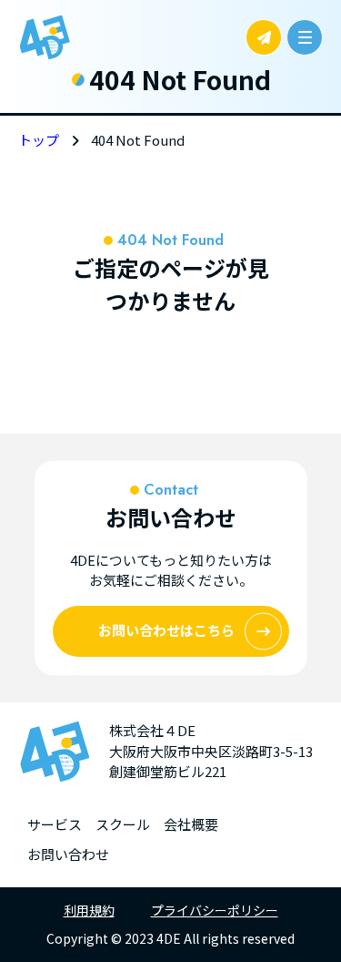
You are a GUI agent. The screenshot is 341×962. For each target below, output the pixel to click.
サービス (54, 824)
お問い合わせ (68, 854)
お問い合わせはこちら (166, 630)
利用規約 (89, 910)
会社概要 (191, 824)
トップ (38, 139)
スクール (122, 824)
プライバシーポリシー (214, 910)
